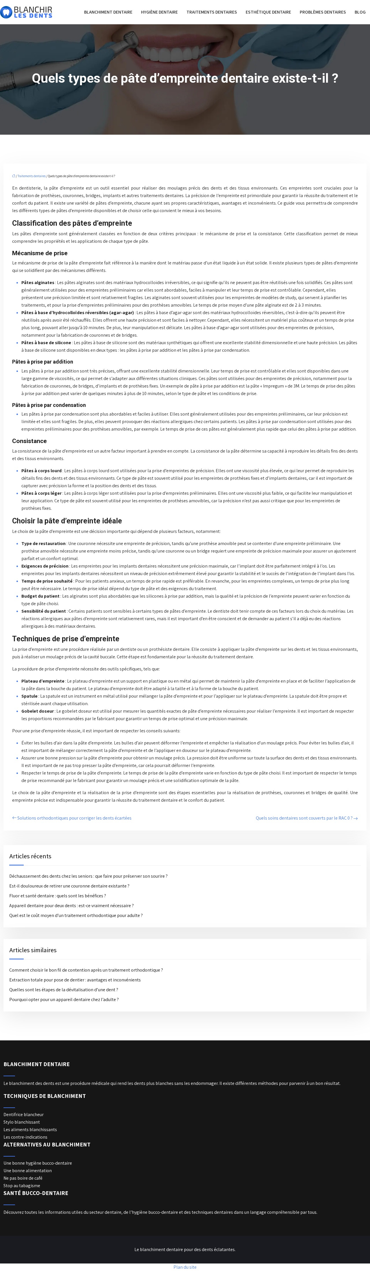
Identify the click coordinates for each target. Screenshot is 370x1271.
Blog (360, 12)
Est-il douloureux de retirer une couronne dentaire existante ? (69, 886)
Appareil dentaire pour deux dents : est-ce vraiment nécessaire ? (71, 906)
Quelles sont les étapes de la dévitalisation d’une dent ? (63, 990)
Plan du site (185, 1267)
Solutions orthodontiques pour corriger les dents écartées (74, 818)
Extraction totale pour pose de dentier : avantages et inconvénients (75, 980)
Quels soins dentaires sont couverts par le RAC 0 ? (304, 818)
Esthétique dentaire (268, 12)
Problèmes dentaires (323, 12)
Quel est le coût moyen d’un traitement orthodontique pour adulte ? (76, 915)
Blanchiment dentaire (108, 12)
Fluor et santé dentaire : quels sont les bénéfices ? (57, 896)
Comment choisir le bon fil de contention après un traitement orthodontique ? (86, 970)
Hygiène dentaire (159, 12)
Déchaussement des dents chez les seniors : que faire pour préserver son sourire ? (88, 876)
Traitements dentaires (211, 12)
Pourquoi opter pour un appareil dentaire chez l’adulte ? (64, 999)
